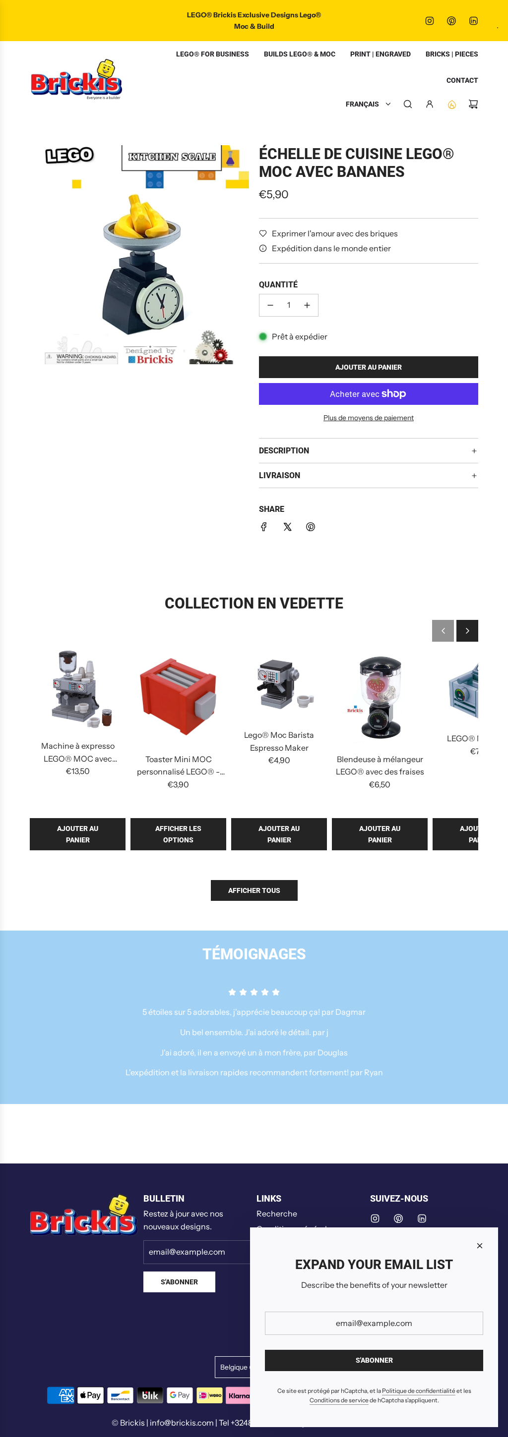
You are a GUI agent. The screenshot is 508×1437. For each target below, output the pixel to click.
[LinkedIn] (473, 21)
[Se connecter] (430, 104)
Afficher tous (254, 890)
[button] (443, 631)
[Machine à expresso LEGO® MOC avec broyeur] (78, 690)
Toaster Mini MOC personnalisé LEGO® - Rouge (178, 766)
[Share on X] (287, 529)
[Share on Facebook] (264, 529)
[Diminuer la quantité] (270, 305)
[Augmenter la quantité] (307, 305)
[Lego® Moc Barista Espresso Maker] (279, 685)
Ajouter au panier (77, 834)
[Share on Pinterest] (310, 529)
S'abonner (179, 1282)
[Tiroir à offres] (451, 104)
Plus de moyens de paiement (368, 417)
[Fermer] (480, 1246)
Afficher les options (178, 834)
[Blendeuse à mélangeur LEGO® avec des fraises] (380, 697)
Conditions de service (339, 1400)
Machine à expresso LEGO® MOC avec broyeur (78, 753)
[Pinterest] (451, 21)
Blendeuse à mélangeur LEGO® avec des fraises (380, 765)
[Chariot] (473, 104)
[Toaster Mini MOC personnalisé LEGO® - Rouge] (178, 697)
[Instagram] (430, 21)
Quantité (278, 284)
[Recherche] (408, 104)
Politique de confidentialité (418, 1390)
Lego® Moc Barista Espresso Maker (279, 741)
